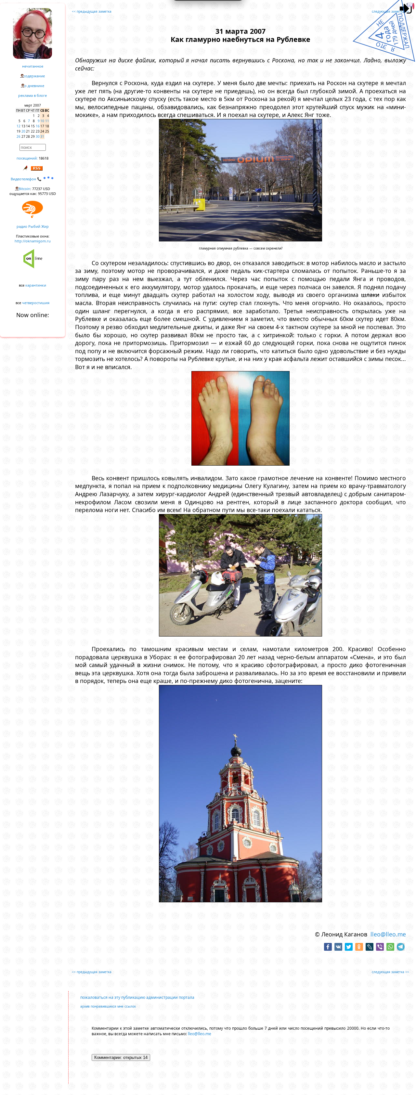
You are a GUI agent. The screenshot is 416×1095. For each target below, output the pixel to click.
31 (42, 136)
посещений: (27, 158)
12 (18, 126)
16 (38, 126)
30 (38, 136)
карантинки (35, 285)
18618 (43, 158)
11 (47, 121)
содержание (34, 75)
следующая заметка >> (390, 11)
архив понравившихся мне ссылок (108, 1006)
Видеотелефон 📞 (27, 178)
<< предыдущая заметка (91, 11)
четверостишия (35, 302)
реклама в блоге (32, 95)
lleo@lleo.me (388, 934)
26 (18, 136)
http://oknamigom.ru (33, 240)
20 (23, 131)
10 (42, 121)
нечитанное (32, 66)
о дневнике (34, 85)
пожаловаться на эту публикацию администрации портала (137, 997)
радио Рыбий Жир (33, 226)
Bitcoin (24, 188)
